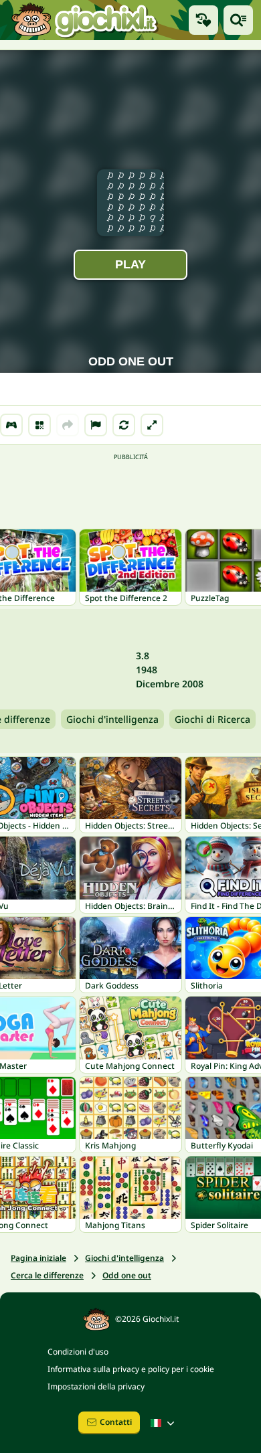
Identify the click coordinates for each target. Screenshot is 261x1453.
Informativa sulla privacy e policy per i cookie (131, 1369)
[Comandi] (11, 425)
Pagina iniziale (38, 1258)
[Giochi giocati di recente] (203, 20)
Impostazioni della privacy (96, 1386)
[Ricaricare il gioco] (123, 425)
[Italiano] (164, 1423)
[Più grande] (152, 425)
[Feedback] (95, 425)
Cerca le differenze (47, 1275)
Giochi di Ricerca (212, 719)
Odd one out (126, 1275)
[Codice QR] (39, 425)
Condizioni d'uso (78, 1351)
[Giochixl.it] (84, 20)
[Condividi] (67, 425)
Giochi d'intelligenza (112, 719)
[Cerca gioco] (238, 20)
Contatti (116, 1422)
